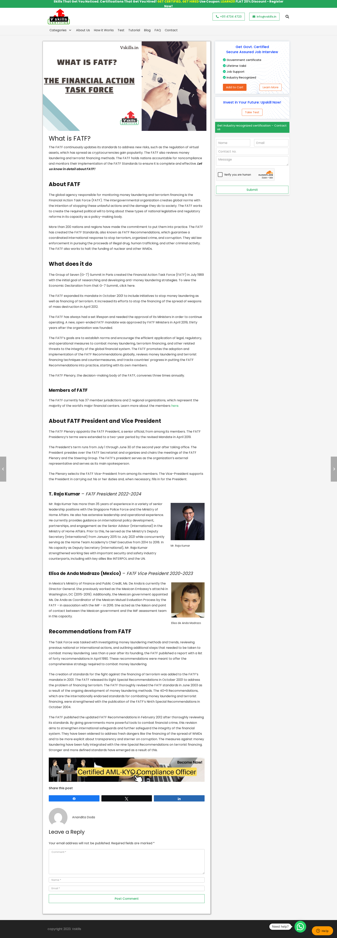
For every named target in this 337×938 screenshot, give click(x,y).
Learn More (270, 87)
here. (175, 405)
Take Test (252, 112)
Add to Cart (234, 87)
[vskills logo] (59, 16)
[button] (287, 16)
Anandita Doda (83, 817)
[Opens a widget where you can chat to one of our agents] (322, 931)
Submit (252, 189)
